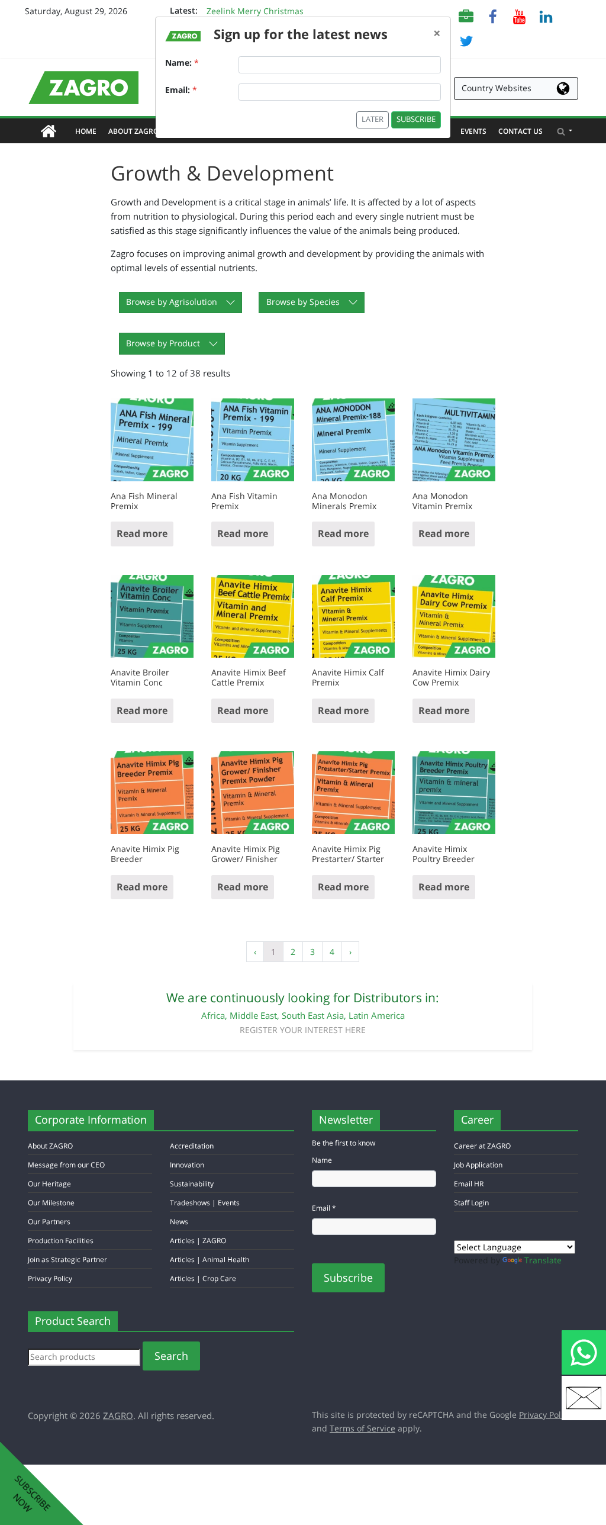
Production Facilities (61, 1241)
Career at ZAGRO (482, 1146)
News (179, 1222)
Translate (543, 1260)
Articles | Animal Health (209, 1259)
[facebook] (492, 15)
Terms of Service (362, 1428)
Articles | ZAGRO (198, 1241)
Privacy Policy (50, 1278)
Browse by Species (303, 301)
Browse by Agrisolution (171, 301)
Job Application (478, 1165)
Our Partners (49, 1222)
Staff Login (471, 1203)
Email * (324, 1208)
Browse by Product (163, 343)
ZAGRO (118, 1415)
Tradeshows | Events (205, 1203)
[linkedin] (546, 15)
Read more (142, 533)
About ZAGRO (136, 131)
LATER (372, 119)
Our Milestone (51, 1203)
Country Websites (496, 88)
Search (171, 1356)
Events (473, 131)
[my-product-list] (466, 15)
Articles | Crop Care (203, 1278)
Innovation (187, 1165)
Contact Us (520, 131)
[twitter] (466, 40)
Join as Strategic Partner (67, 1259)
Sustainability (192, 1184)
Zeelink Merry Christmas (255, 12)
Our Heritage (49, 1184)
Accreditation (192, 1146)
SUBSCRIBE (416, 119)
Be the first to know (343, 1143)
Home (88, 131)
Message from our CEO (66, 1165)
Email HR (468, 1184)
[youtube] (519, 15)
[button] (564, 130)
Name (322, 1160)
